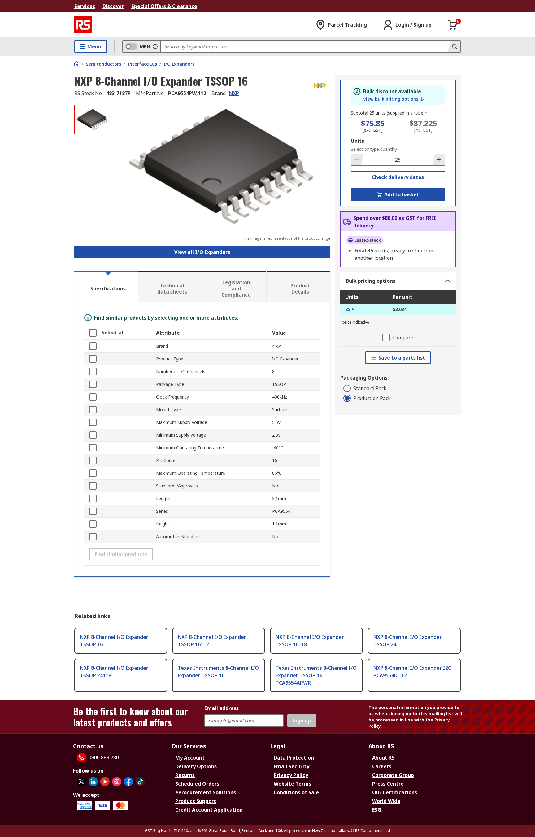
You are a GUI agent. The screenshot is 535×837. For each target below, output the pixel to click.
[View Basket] (453, 24)
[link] (393, 99)
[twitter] (81, 781)
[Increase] (438, 159)
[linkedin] (93, 781)
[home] (76, 63)
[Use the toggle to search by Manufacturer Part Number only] (155, 46)
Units (357, 140)
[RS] (83, 24)
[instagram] (116, 781)
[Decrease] (357, 159)
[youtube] (105, 781)
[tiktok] (140, 781)
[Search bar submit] (454, 46)
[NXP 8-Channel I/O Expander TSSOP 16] (220, 166)
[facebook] (128, 781)
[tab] (106, 286)
